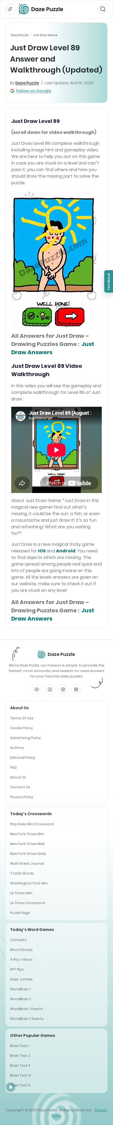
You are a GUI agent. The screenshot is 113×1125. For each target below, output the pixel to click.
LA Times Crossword (27, 903)
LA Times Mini (21, 893)
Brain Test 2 (20, 1055)
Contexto (18, 940)
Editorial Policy (22, 757)
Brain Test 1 (19, 1045)
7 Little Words (22, 873)
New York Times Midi (27, 843)
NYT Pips (17, 969)
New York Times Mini (27, 834)
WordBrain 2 (20, 999)
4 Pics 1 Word (21, 959)
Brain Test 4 (20, 1075)
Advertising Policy (25, 737)
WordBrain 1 (20, 989)
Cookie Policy (21, 728)
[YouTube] (37, 689)
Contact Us (20, 787)
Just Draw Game (45, 35)
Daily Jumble (21, 979)
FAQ (13, 767)
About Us (18, 777)
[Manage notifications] (10, 1087)
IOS (42, 551)
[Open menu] (10, 9)
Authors (17, 747)
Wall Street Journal (27, 863)
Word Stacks (21, 949)
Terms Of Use (21, 718)
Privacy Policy (21, 797)
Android (65, 551)
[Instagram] (63, 689)
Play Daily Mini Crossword (32, 824)
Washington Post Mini (29, 883)
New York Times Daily (28, 853)
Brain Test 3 (20, 1065)
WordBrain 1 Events (26, 1008)
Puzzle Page (20, 912)
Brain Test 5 (20, 1085)
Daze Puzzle (20, 35)
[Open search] (102, 9)
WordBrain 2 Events (27, 1018)
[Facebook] (50, 689)
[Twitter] (76, 689)
